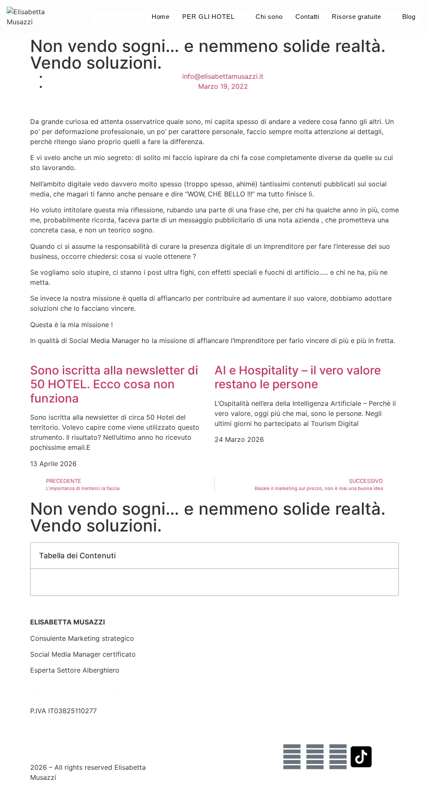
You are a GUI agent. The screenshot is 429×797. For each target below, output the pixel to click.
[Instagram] (292, 756)
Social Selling (303, 638)
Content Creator (307, 670)
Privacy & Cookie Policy (68, 743)
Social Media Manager (317, 686)
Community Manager (315, 702)
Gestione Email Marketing (196, 654)
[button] (387, 555)
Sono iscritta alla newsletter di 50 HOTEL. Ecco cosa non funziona (114, 384)
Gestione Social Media (191, 638)
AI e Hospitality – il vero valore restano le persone (297, 377)
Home (160, 16)
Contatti (307, 16)
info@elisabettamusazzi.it (70, 727)
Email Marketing (307, 718)
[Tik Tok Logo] (361, 756)
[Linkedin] (338, 756)
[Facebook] (315, 756)
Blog (409, 16)
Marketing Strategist (314, 654)
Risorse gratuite (356, 16)
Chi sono (269, 16)
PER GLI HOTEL (208, 16)
